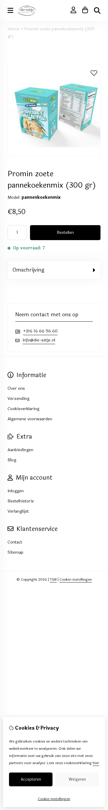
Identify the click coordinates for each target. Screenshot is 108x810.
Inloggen (16, 491)
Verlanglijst (18, 511)
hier (96, 763)
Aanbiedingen (20, 450)
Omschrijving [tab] (28, 270)
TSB (53, 579)
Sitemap (15, 552)
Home (13, 29)
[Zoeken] (97, 10)
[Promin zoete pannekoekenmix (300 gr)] (54, 155)
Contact (15, 542)
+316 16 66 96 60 (40, 331)
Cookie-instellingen (75, 579)
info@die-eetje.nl (38, 340)
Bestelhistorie (21, 501)
